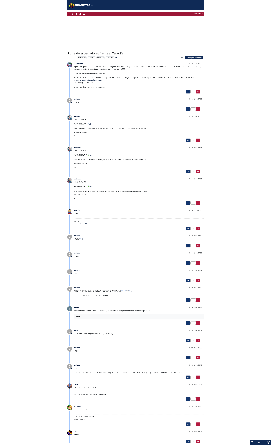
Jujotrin (76, 307)
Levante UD (72, 57)
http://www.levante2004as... (82, 224)
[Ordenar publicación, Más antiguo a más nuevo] (182, 57)
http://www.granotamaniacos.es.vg (88, 80)
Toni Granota (78, 63)
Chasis (76, 385)
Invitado (77, 99)
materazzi (77, 116)
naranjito (77, 210)
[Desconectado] (70, 64)
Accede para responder (194, 58)
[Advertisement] (135, 34)
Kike (75, 432)
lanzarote (77, 406)
